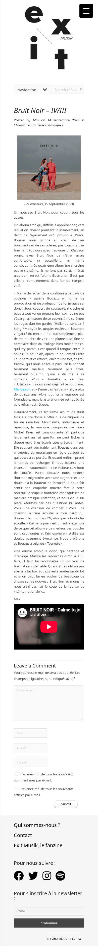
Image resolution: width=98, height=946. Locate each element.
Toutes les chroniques (47, 125)
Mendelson (22, 389)
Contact (23, 835)
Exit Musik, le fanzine (38, 845)
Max (36, 120)
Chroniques (22, 125)
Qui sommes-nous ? (37, 825)
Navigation (26, 89)
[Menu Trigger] (86, 11)
